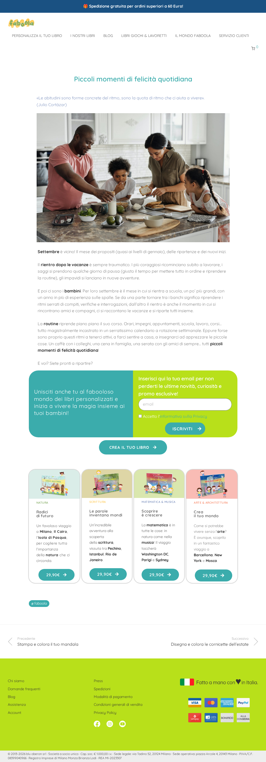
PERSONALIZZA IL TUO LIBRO (37, 35)
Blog (11, 696)
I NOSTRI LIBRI (82, 35)
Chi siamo (16, 680)
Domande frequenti (24, 689)
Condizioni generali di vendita (118, 704)
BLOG (108, 35)
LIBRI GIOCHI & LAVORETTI (144, 35)
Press (98, 680)
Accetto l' (175, 416)
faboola (40, 603)
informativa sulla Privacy (183, 416)
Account (14, 712)
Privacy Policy (105, 712)
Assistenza (17, 704)
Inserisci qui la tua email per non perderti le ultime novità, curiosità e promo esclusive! (180, 386)
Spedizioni (102, 689)
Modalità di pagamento (113, 696)
